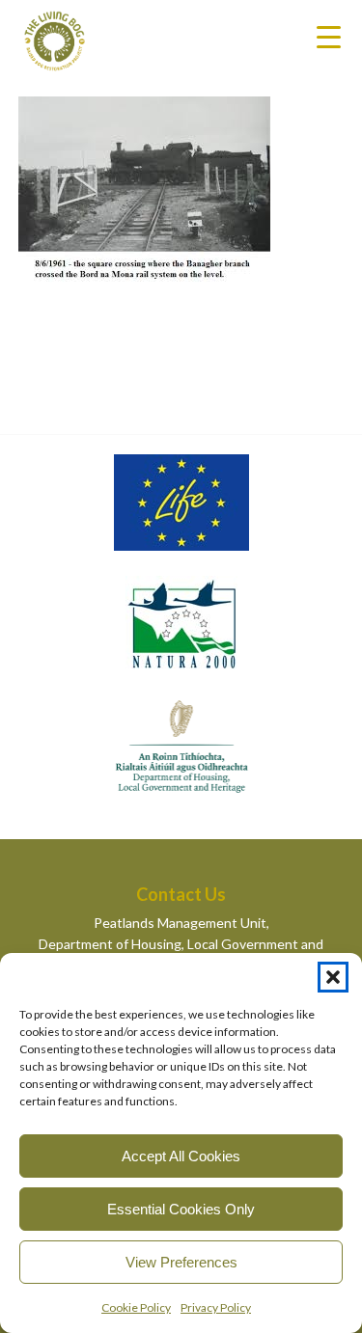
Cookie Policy (136, 1307)
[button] (333, 977)
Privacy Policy (216, 1307)
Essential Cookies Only (181, 1209)
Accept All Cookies (181, 1156)
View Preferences (181, 1262)
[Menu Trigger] (328, 36)
